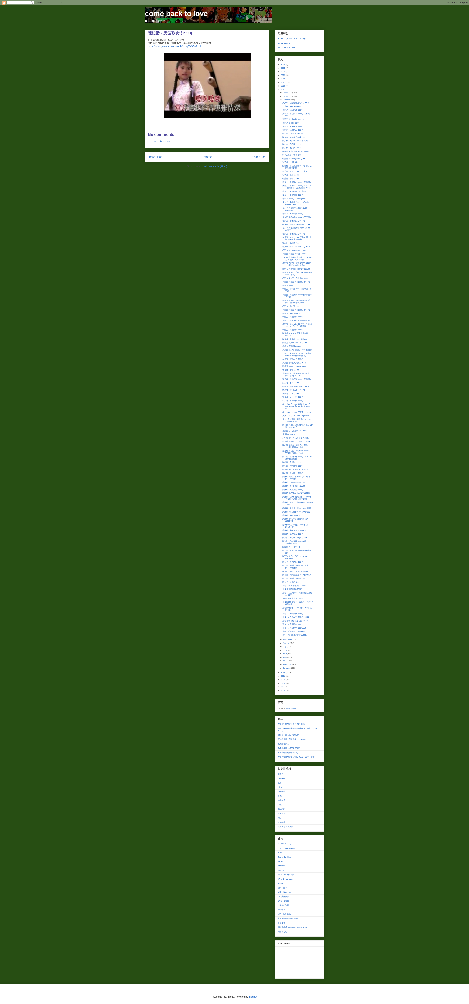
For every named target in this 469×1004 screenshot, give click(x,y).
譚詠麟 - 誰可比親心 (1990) (293, 486)
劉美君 (280, 774)
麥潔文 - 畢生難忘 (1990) (292, 195)
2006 (283, 690)
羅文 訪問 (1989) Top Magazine (295, 416)
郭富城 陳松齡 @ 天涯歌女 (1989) (296, 441)
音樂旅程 (281, 923)
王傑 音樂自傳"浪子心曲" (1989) (295, 621)
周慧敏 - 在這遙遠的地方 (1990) (295, 103)
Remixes (281, 778)
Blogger (253, 996)
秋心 (280, 818)
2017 (283, 82)
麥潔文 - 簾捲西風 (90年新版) (294, 191)
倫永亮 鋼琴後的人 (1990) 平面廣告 (297, 217)
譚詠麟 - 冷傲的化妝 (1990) (293, 482)
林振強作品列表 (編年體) (288, 752)
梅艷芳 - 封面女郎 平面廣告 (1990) (296, 320)
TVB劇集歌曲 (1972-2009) (289, 748)
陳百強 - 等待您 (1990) (291, 582)
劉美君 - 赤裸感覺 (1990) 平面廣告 (296, 379)
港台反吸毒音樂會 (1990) (292, 155)
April (285, 657)
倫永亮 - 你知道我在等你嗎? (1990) (296, 224)
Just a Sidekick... (285, 857)
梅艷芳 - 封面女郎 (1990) (292, 317)
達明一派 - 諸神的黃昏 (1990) (294, 635)
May (285, 654)
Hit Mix (280, 787)
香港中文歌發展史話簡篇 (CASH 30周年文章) (296, 757)
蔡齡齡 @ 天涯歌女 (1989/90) (294, 431)
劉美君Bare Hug (284, 892)
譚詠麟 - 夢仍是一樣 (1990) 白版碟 (296, 508)
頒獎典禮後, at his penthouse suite (292, 927)
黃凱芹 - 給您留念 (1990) (292, 110)
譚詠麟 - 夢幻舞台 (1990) (292, 534)
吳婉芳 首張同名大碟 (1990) (294, 363)
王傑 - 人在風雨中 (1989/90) (294, 628)
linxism (280, 861)
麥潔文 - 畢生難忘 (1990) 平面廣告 (296, 182)
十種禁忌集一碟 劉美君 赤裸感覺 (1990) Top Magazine (295, 374)
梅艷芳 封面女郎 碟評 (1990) (294, 254)
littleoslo (281, 866)
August (286, 643)
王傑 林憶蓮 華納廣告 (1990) (294, 586)
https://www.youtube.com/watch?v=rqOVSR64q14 (174, 46)
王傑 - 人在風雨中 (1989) (292, 624)
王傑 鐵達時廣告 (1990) (292, 589)
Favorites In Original (286, 848)
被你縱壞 (281, 822)
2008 (283, 683)
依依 (280, 805)
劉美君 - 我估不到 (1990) (292, 397)
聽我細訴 (281, 809)
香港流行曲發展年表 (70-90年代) (291, 724)
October (286, 100)
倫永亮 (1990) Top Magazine (294, 199)
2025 (283, 68)
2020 (283, 72)
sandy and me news (286, 47)
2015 (283, 89)
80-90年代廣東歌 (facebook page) (292, 39)
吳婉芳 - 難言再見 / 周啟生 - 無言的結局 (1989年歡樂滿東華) (296, 354)
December (287, 92)
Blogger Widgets (291, 708)
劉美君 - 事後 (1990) (290, 370)
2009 (283, 680)
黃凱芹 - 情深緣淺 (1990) (292, 126)
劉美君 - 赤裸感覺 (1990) (292, 401)
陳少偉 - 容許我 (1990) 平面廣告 (295, 141)
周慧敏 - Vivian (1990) (291, 106)
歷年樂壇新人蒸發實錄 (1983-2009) (292, 739)
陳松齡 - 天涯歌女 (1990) (292, 466)
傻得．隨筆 (282, 888)
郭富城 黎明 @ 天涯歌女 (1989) (295, 438)
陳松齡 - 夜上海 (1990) (291, 462)
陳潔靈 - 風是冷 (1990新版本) (294, 339)
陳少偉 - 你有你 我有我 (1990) (294, 137)
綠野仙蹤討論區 (284, 914)
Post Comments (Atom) (214, 166)
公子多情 (281, 791)
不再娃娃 (281, 813)
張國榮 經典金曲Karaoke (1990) (295, 151)
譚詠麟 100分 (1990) (291, 515)
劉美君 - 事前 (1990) (290, 383)
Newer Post (155, 156)
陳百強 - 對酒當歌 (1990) (292, 562)
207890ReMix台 (284, 844)
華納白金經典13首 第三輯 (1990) (296, 247)
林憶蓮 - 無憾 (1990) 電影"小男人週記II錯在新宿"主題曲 (297, 238)
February (287, 664)
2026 (283, 64)
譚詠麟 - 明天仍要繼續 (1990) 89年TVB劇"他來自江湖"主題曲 (296, 498)
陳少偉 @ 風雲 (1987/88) (292, 133)
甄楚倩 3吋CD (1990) (291, 162)
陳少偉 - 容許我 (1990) (291, 144)
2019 (283, 75)
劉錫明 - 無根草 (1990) (291, 243)
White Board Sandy (286, 879)
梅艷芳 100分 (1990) (291, 313)
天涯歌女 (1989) (289, 434)
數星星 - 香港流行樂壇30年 (289, 735)
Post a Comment (161, 141)
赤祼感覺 (281, 800)
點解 (280, 783)
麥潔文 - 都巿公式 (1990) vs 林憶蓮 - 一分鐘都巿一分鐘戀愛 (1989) (297, 187)
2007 (283, 687)
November (287, 96)
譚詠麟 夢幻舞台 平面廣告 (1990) (296, 493)
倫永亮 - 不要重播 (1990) (292, 214)
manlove (281, 870)
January (286, 668)
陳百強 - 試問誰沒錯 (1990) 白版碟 (296, 575)
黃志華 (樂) (282, 932)
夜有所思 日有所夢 (285, 827)
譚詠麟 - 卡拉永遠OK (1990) (294, 530)
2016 (283, 86)
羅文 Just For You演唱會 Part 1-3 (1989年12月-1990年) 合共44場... (296, 406)
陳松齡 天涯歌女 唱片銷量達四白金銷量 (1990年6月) (297, 426)
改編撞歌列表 (283, 744)
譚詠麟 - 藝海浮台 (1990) (292, 490)
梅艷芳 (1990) (288, 285)
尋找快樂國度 (283, 896)
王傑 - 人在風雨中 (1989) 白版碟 (295, 617)
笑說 (280, 796)
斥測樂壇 (281, 910)
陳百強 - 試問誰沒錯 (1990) (293, 578)
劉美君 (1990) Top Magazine (294, 366)
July (285, 647)
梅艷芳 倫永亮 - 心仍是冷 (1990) (295, 278)
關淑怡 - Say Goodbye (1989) (294, 537)
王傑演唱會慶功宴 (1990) (292, 598)
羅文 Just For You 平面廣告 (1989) (296, 412)
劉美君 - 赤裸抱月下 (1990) (293, 390)
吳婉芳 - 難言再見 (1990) (292, 359)
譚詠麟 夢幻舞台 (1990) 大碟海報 (296, 512)
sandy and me (284, 43)
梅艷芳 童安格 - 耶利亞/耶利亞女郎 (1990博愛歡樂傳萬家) (296, 301)
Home (208, 156)
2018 (283, 79)
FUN (280, 853)
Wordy (280, 883)
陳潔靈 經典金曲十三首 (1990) (294, 343)
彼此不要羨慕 (283, 901)
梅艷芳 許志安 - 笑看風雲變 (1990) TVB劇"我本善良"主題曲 (296, 264)
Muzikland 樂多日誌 (286, 875)
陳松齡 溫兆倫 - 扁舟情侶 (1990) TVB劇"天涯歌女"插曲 (295, 446)
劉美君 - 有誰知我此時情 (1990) (295, 386)
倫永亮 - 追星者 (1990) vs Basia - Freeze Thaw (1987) (296, 203)
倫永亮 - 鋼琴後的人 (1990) (293, 221)
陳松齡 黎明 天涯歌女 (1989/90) (295, 469)
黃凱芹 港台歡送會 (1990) (293, 119)
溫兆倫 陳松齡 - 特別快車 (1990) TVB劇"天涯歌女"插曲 (295, 452)
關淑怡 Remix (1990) (291, 547)
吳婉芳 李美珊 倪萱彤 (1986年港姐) (297, 350)
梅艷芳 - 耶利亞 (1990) (291, 306)
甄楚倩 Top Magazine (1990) (294, 159)
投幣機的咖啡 (283, 905)
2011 (283, 676)
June (285, 650)
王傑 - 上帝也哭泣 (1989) (292, 614)
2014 (283, 673)
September (288, 639)
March (286, 661)
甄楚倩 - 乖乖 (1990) (290, 175)
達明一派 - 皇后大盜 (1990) (293, 631)
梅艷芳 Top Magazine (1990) (294, 250)
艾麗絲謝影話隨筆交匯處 (288, 918)
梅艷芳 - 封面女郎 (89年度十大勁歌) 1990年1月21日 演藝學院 (297, 325)
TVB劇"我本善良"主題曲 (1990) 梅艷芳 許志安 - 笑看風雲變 (297, 258)
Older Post (259, 156)
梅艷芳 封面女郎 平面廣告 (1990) (296, 269)
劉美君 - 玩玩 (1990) (290, 393)
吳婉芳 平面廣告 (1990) (292, 346)
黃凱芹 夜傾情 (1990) (291, 123)
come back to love (176, 14)
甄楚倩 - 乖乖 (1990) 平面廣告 (294, 171)
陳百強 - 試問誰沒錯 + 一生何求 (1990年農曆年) (295, 566)
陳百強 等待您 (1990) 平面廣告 (295, 571)
